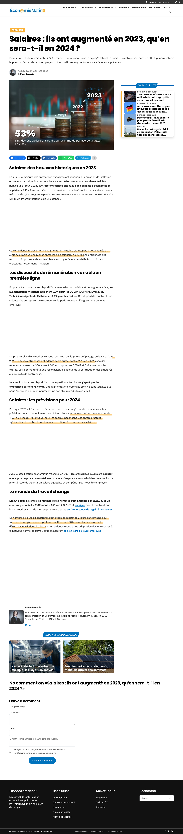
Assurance (88, 7)
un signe (80, 504)
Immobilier (139, 7)
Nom (13, 728)
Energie (124, 7)
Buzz (167, 7)
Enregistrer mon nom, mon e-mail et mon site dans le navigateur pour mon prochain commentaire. (39, 751)
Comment (15, 712)
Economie (69, 7)
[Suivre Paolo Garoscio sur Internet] (29, 625)
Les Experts (106, 7)
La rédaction (60, 797)
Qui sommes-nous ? (64, 802)
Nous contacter (61, 812)
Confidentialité (81, 831)
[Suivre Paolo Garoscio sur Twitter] (26, 625)
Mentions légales (62, 816)
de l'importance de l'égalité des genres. (90, 509)
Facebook (101, 797)
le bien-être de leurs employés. (82, 530)
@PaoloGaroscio (57, 619)
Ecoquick (17, 30)
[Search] (170, 798)
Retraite (155, 7)
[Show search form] (170, 12)
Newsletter (59, 807)
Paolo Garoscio (33, 607)
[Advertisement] (61, 225)
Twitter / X (102, 802)
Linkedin (101, 807)
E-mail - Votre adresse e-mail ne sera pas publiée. (34, 739)
